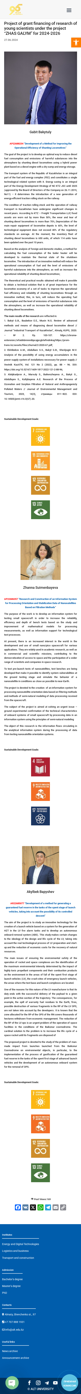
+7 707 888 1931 (14, 1321)
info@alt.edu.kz (14, 1329)
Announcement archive (15, 1357)
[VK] (25, 1207)
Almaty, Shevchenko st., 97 (20, 1314)
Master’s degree (11, 1286)
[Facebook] (18, 1207)
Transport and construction (18, 1257)
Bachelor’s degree (12, 1279)
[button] (76, 42)
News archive (10, 1351)
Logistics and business (15, 1250)
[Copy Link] (63, 1207)
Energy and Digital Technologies (20, 1244)
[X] (33, 1207)
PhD (4, 1292)
